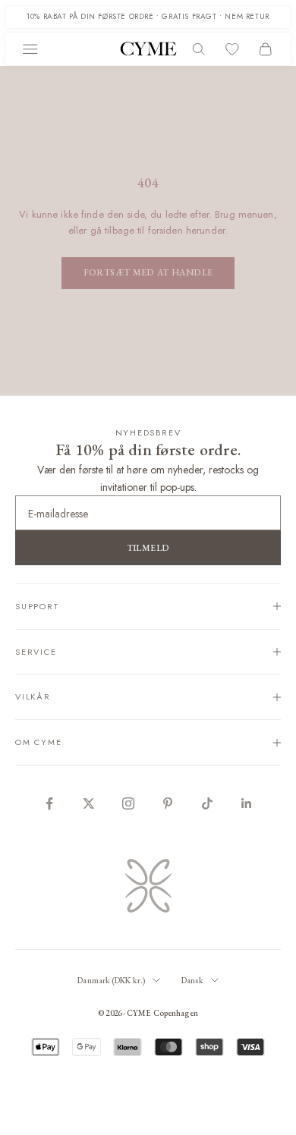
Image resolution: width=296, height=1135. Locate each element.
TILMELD (148, 548)
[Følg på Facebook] (49, 803)
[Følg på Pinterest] (167, 803)
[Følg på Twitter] (88, 803)
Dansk (192, 980)
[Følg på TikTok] (207, 803)
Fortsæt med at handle (148, 272)
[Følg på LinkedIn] (246, 803)
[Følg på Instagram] (128, 803)
